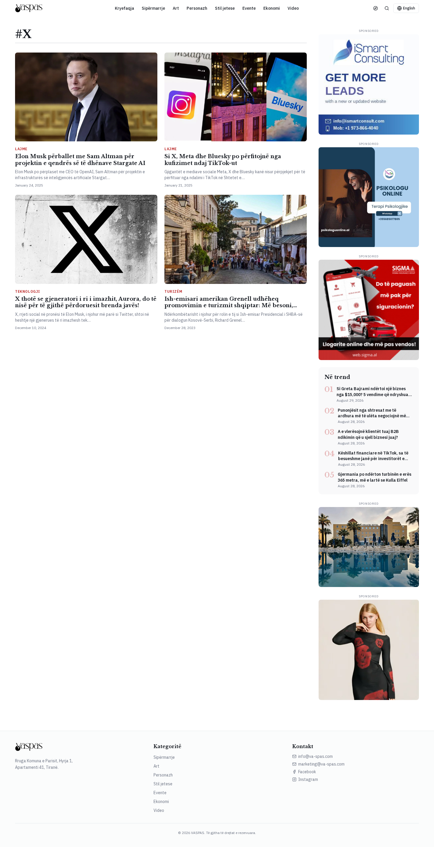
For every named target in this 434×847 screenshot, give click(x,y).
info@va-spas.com (315, 756)
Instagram (308, 779)
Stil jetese (225, 8)
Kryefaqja (124, 8)
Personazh (197, 8)
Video (293, 8)
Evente (249, 8)
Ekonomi (271, 8)
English (409, 8)
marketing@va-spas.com (321, 764)
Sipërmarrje (153, 8)
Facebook (307, 771)
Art (176, 8)
